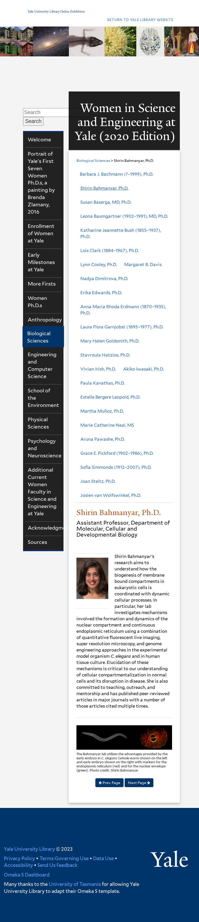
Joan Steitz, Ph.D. (97, 481)
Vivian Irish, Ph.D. (98, 369)
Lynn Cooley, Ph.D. (98, 264)
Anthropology (44, 320)
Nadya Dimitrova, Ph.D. (104, 278)
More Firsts (42, 284)
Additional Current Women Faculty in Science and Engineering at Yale (42, 492)
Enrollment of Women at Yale (41, 233)
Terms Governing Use (64, 858)
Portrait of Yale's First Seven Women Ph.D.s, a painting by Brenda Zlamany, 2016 (41, 183)
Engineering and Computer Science (42, 365)
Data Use (103, 858)
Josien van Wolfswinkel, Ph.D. (110, 495)
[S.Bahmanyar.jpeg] (92, 580)
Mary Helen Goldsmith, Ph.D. (109, 341)
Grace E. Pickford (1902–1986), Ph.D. (116, 453)
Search (33, 121)
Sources (37, 542)
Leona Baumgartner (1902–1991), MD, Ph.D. (124, 216)
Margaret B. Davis (143, 264)
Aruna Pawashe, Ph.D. (102, 439)
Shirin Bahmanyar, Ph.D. (104, 188)
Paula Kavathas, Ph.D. (102, 383)
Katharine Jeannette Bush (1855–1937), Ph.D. (120, 233)
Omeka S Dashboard (26, 875)
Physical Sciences (38, 423)
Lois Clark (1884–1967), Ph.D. (109, 250)
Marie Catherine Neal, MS (107, 425)
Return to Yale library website (140, 20)
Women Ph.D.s (37, 301)
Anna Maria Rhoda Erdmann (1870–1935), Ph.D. (123, 309)
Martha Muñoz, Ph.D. (102, 411)
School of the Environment (43, 397)
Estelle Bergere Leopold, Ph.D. (110, 397)
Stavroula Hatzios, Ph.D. (105, 355)
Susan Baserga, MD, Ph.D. (105, 202)
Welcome (39, 139)
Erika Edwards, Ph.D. (101, 292)
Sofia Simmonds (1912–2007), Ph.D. (115, 467)
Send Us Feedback (57, 865)
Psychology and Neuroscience (44, 448)
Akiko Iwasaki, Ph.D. (143, 369)
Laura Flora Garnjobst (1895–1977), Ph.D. (121, 327)
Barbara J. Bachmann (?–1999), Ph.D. (116, 174)
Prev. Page (111, 783)
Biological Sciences (39, 337)
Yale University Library (29, 849)
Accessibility (18, 865)
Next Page (137, 783)
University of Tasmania (74, 884)
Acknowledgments (44, 528)
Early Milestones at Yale (41, 262)
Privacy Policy (19, 858)
